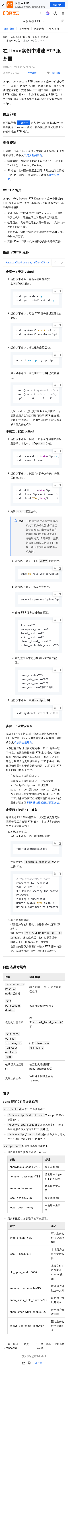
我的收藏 (56, 72)
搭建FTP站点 (13, 40)
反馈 (40, 1362)
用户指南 (9, 28)
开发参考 (24, 28)
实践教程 (32, 36)
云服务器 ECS (18, 36)
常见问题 (54, 28)
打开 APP (57, 4)
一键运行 (23, 122)
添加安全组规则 (23, 742)
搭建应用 (45, 36)
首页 (5, 37)
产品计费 (39, 28)
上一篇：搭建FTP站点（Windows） (16, 1346)
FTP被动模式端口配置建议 (43, 802)
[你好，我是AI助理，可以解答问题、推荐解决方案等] (47, 13)
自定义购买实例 (33, 155)
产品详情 (32, 72)
